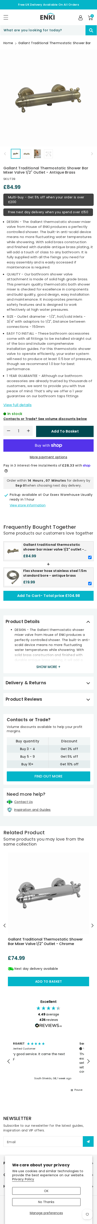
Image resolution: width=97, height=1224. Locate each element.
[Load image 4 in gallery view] (48, 154)
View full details (17, 405)
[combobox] (48, 30)
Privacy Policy (23, 1179)
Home (8, 43)
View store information (28, 505)
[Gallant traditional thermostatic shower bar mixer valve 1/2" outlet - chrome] (48, 893)
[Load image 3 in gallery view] (37, 154)
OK (46, 1191)
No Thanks (46, 1202)
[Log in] (80, 18)
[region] (48, 1061)
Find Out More (49, 776)
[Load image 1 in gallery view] (16, 154)
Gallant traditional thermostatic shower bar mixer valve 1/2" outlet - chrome (45, 941)
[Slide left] (5, 154)
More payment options (48, 457)
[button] (7, 17)
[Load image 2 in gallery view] (26, 154)
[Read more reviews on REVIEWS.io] (48, 1026)
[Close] (77, 30)
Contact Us (23, 802)
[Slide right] (92, 154)
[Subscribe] (88, 1141)
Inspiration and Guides (32, 809)
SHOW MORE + (48, 666)
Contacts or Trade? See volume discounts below (45, 419)
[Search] (91, 30)
